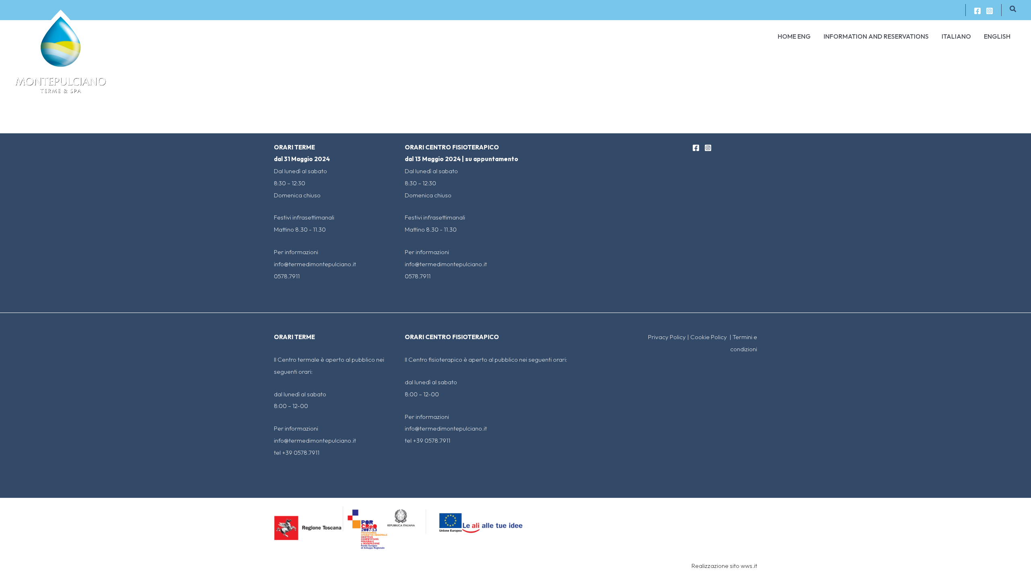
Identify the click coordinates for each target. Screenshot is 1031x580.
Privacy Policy (667, 337)
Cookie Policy (709, 337)
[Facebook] (977, 10)
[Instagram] (989, 10)
